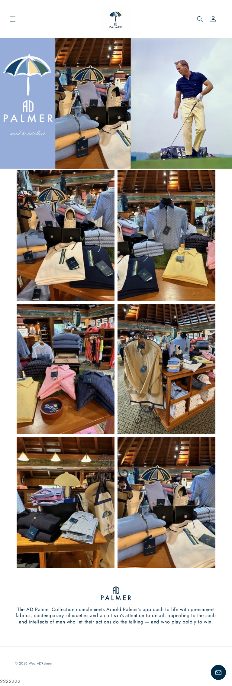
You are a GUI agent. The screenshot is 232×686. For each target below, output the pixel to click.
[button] (12, 19)
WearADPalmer (41, 663)
